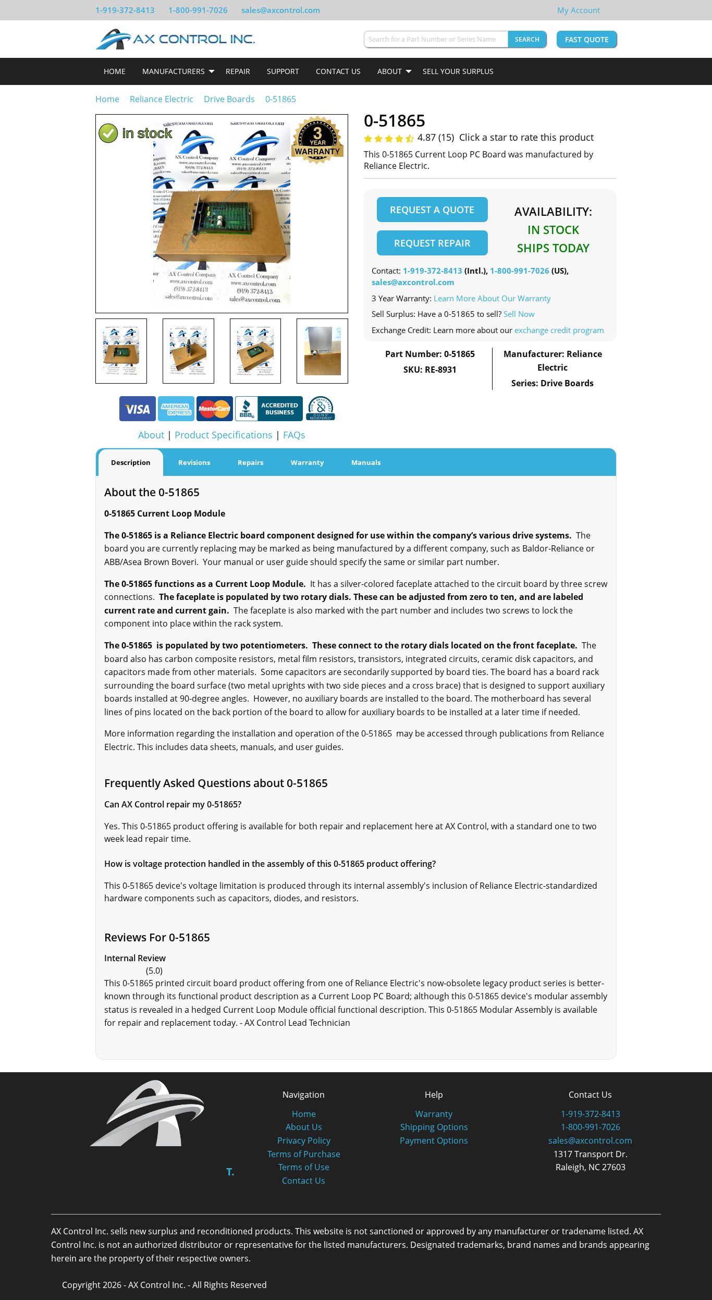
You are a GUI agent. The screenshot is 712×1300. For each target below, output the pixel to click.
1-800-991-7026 (198, 10)
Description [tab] (131, 462)
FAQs (294, 434)
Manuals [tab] (365, 462)
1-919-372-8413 (125, 10)
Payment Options (434, 1140)
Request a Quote (432, 209)
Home (115, 71)
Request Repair (432, 243)
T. (230, 1171)
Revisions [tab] (194, 462)
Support (283, 71)
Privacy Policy (303, 1140)
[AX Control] (147, 1112)
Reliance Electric (161, 99)
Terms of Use (303, 1167)
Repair (238, 71)
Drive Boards (229, 99)
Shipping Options (434, 1127)
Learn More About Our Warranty (492, 298)
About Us (304, 1127)
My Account (578, 10)
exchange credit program (559, 330)
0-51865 (280, 99)
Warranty (433, 1114)
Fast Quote (587, 39)
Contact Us (338, 71)
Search (527, 39)
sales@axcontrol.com (280, 10)
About (389, 71)
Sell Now (519, 314)
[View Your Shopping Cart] (608, 10)
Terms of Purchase (303, 1154)
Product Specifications (224, 434)
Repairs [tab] (250, 462)
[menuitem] (114, 71)
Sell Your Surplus (458, 71)
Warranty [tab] (307, 462)
